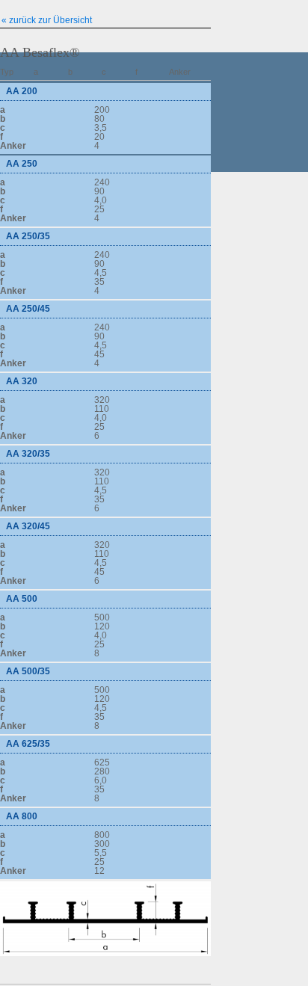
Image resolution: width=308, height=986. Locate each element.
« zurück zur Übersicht (46, 20)
